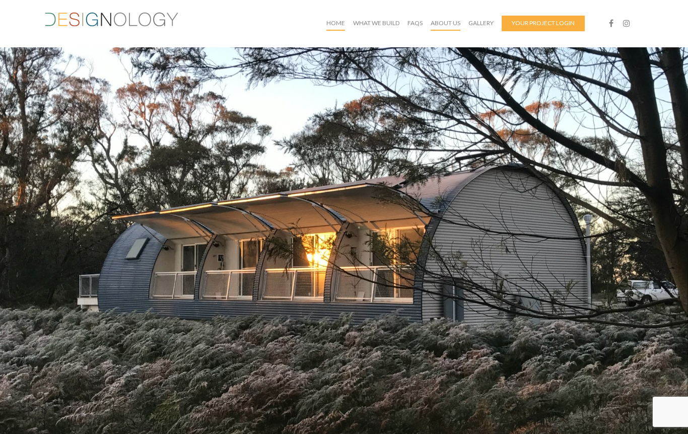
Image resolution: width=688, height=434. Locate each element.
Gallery (481, 23)
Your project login (543, 23)
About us (445, 23)
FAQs (415, 23)
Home (335, 23)
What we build (376, 23)
